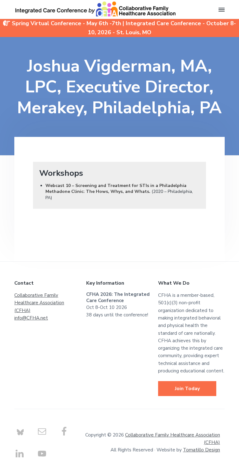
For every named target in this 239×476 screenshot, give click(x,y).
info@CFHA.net (31, 318)
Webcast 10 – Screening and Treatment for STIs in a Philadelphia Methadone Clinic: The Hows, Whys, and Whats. (115, 189)
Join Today (187, 388)
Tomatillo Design (201, 450)
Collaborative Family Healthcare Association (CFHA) (39, 303)
